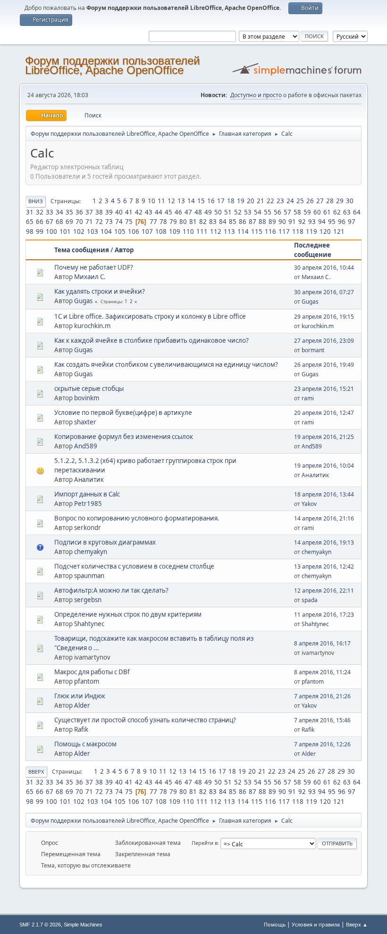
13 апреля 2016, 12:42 (324, 566)
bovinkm (86, 398)
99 (39, 231)
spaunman (89, 575)
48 (198, 212)
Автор (124, 250)
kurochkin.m (92, 326)
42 (139, 212)
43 (148, 212)
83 (213, 221)
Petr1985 (88, 503)
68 (59, 221)
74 (119, 221)
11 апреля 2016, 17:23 (324, 615)
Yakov (309, 504)
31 (30, 212)
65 (30, 221)
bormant (313, 350)
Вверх (36, 771)
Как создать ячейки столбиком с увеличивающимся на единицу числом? (166, 364)
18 (231, 201)
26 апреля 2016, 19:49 (324, 365)
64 (357, 212)
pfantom (86, 681)
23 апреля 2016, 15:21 (324, 389)
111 (202, 231)
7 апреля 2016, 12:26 (322, 744)
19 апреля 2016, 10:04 (324, 466)
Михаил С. (90, 277)
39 (109, 212)
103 (92, 231)
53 (248, 212)
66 (39, 221)
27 (320, 201)
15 (201, 201)
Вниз (35, 201)
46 (178, 212)
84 (223, 221)
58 (297, 212)
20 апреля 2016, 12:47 (324, 413)
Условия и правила (316, 924)
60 (317, 212)
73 (109, 221)
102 (78, 231)
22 (270, 201)
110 (188, 231)
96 (341, 221)
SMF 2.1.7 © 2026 (40, 924)
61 (327, 212)
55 (267, 212)
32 (39, 212)
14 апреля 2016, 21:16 (324, 518)
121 (339, 231)
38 (99, 212)
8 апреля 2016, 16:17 (322, 643)
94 (322, 221)
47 (188, 212)
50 (218, 212)
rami (308, 398)
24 (290, 201)
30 (349, 201)
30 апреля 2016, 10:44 (324, 268)
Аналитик (89, 479)
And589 (85, 446)
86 (242, 221)
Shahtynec (89, 624)
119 (311, 231)
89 (272, 221)
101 (65, 231)
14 (191, 201)
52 (238, 212)
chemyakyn (90, 551)
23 (280, 201)
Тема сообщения (81, 250)
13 (181, 201)
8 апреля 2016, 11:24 (322, 672)
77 (153, 221)
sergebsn (87, 599)
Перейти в (205, 842)
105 (120, 231)
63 (347, 212)
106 (133, 231)
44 (158, 212)
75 (129, 221)
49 (208, 212)
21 (260, 201)
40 (119, 212)
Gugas (83, 301)
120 (325, 231)
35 (69, 212)
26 (310, 201)
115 (256, 231)
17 (221, 201)
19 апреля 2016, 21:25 (324, 437)
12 (171, 201)
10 (151, 201)
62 (337, 212)
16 (211, 201)
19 (240, 201)
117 (284, 231)
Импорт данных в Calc (87, 494)
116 (270, 231)
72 (99, 221)
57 (287, 212)
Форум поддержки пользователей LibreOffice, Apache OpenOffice (112, 65)
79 (173, 221)
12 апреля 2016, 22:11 (324, 591)
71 (89, 221)
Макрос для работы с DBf (92, 672)
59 (307, 212)
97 (351, 221)
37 (89, 212)
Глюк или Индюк (79, 696)
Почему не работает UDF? (93, 267)
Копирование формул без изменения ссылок (123, 436)
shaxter (85, 422)
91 (292, 221)
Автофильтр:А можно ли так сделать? (111, 590)
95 (332, 221)
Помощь (275, 924)
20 (250, 201)
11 (161, 201)
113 (229, 231)
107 (147, 231)
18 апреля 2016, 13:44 (324, 494)
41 (129, 212)
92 (302, 221)
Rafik (81, 729)
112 (215, 231)
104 (106, 231)
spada (310, 600)
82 (203, 221)
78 (163, 221)
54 (257, 212)
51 (228, 212)
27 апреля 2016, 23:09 (324, 341)
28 (330, 201)
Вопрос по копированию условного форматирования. (136, 518)
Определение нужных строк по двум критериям (128, 614)
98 (30, 231)
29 (340, 201)
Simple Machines (83, 924)
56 (277, 212)
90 (282, 221)
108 (161, 231)
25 (300, 201)
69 (69, 221)
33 (49, 212)
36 (79, 212)
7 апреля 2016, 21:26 (322, 696)
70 (79, 221)
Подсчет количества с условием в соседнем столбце (134, 566)
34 (59, 212)
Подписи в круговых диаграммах (105, 542)
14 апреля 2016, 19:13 (324, 542)
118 (297, 231)
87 (252, 221)
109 (174, 231)
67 (49, 221)
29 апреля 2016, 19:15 (324, 317)
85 (232, 221)
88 (262, 221)
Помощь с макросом (85, 744)
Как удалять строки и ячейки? (99, 291)
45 (168, 212)
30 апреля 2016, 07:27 (324, 292)
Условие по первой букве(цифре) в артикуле (123, 412)
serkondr (87, 527)
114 (243, 231)
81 (193, 221)
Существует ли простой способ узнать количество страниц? (145, 720)
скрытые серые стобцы (89, 388)
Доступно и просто (256, 95)
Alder (82, 705)
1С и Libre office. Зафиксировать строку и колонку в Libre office (150, 316)
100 (51, 231)
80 (183, 221)
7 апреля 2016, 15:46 (322, 720)
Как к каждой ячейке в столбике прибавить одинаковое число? (151, 340)
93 (312, 221)
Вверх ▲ (357, 924)
